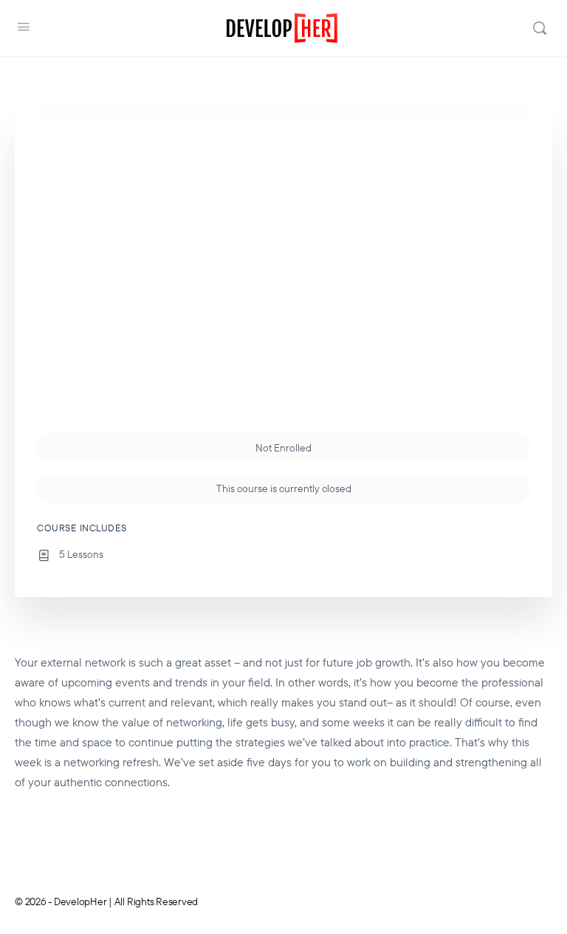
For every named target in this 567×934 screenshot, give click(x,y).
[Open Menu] (23, 26)
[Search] (540, 28)
